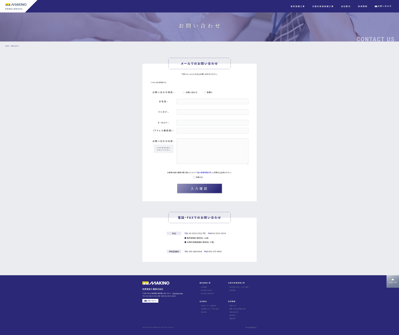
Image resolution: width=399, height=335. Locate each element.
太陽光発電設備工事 (236, 283)
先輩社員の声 (233, 312)
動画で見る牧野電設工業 (237, 309)
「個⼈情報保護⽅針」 (204, 172)
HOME (7, 46)
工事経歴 (204, 287)
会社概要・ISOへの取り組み (210, 309)
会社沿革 (204, 312)
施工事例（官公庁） (207, 290)
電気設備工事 (205, 283)
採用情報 (232, 301)
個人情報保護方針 (251, 327)
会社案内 (203, 301)
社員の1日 (232, 306)
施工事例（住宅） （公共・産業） (239, 287)
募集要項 (232, 318)
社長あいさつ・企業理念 (208, 306)
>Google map (177, 293)
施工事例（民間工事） (207, 293)
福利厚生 (232, 315)
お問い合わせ (151, 301)
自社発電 (232, 290)
